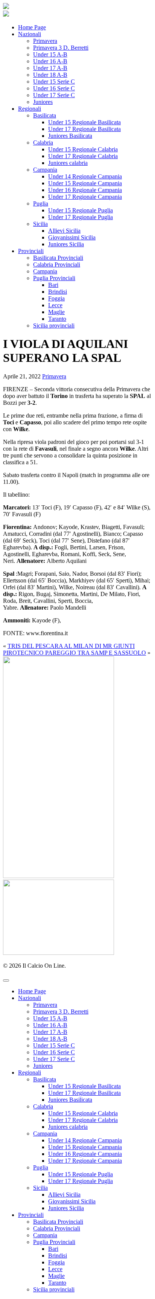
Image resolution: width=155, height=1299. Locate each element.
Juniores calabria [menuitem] (68, 1127)
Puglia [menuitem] (40, 1167)
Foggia (56, 298)
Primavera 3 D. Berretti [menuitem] (60, 1011)
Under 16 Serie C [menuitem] (54, 1052)
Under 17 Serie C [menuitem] (54, 1059)
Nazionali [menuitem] (29, 998)
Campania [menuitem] (45, 1133)
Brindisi (57, 291)
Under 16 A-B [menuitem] (50, 1025)
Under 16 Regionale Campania (85, 190)
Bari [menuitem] (53, 1249)
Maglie (56, 312)
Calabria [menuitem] (43, 1106)
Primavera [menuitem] (45, 1005)
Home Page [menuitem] (32, 991)
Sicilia (40, 224)
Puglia (40, 203)
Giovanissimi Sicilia (72, 237)
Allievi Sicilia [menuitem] (64, 1194)
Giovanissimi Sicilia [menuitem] (72, 1201)
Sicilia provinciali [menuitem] (53, 1289)
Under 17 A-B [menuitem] (50, 1032)
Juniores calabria (68, 163)
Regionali (29, 108)
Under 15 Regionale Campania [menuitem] (85, 1147)
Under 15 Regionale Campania (85, 183)
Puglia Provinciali (54, 278)
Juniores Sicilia (66, 244)
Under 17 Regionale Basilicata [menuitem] (84, 1093)
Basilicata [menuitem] (44, 1079)
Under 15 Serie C (54, 81)
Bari (53, 285)
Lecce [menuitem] (55, 1269)
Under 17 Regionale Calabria (83, 156)
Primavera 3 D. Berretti (60, 47)
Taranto (57, 319)
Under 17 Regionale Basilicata (84, 129)
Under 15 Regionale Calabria (83, 149)
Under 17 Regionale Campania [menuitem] (85, 1160)
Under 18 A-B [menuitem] (50, 1038)
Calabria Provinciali (56, 264)
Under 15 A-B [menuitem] (50, 1018)
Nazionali (29, 34)
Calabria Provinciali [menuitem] (56, 1228)
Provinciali (31, 251)
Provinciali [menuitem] (31, 1215)
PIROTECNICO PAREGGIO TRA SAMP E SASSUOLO (74, 653)
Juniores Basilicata (70, 136)
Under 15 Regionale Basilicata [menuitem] (84, 1086)
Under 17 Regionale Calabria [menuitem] (83, 1120)
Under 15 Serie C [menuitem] (54, 1045)
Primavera (45, 41)
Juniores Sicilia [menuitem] (66, 1208)
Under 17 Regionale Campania (85, 197)
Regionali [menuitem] (29, 1072)
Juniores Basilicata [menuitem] (70, 1099)
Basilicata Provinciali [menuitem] (58, 1221)
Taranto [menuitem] (57, 1282)
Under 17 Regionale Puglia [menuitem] (80, 1181)
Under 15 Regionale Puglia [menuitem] (80, 1174)
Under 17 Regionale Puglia (80, 217)
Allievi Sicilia (64, 230)
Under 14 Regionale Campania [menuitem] (85, 1140)
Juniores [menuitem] (43, 1066)
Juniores (43, 102)
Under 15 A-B (50, 54)
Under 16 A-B (50, 61)
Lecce (55, 305)
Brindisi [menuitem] (57, 1255)
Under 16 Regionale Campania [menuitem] (85, 1154)
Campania (45, 169)
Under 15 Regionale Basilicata (84, 122)
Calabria (43, 142)
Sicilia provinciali (53, 325)
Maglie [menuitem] (56, 1276)
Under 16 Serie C (54, 88)
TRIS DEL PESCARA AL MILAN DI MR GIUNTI (71, 646)
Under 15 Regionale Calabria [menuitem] (83, 1113)
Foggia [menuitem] (56, 1262)
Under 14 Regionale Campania (85, 176)
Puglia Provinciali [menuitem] (54, 1242)
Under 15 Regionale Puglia (80, 210)
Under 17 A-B (50, 68)
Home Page (32, 27)
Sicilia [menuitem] (40, 1188)
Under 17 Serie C (54, 95)
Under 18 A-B (50, 75)
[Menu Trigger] (6, 980)
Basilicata (44, 115)
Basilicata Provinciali (58, 258)
